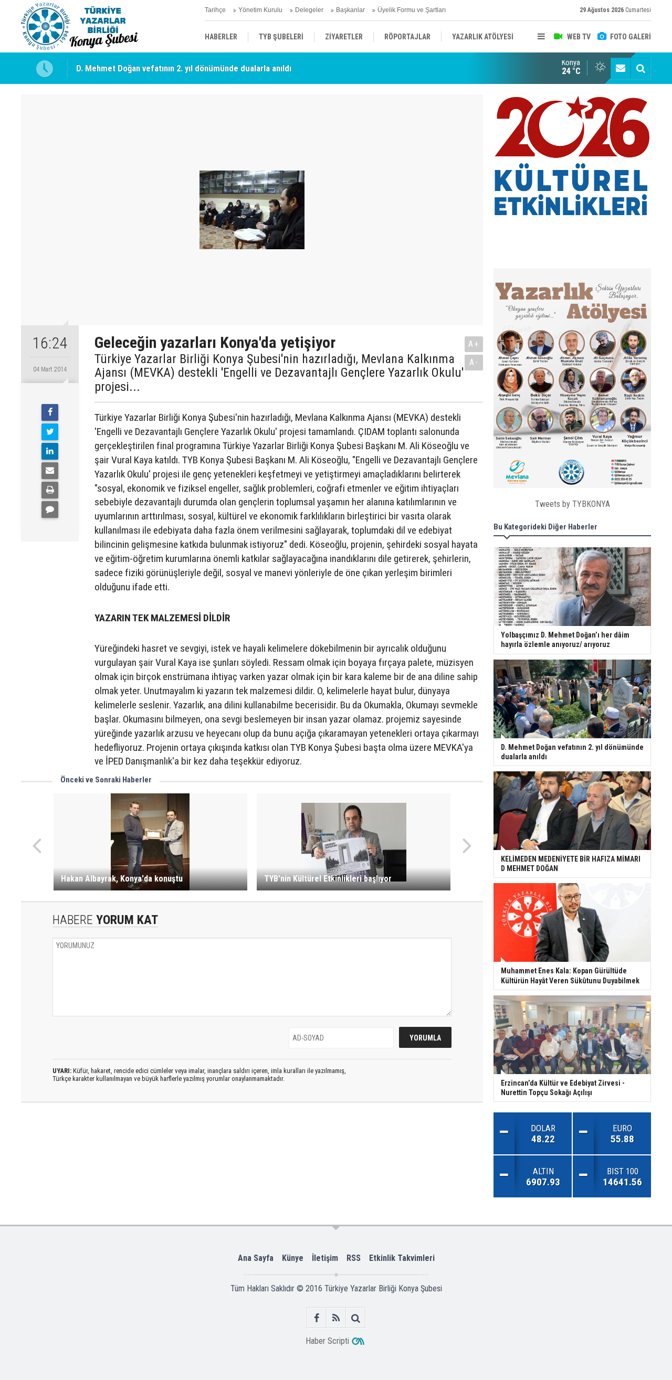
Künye (292, 1258)
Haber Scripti (327, 1341)
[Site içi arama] (640, 68)
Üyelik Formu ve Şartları (411, 10)
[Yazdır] (49, 490)
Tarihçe (215, 10)
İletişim (325, 1258)
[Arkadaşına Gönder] (49, 470)
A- (474, 362)
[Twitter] (49, 431)
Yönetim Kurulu (260, 10)
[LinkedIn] (49, 451)
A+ (473, 344)
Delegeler (309, 10)
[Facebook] (49, 412)
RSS (353, 1258)
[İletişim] (621, 68)
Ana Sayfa (256, 1258)
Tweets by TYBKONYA (572, 504)
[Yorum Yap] (49, 509)
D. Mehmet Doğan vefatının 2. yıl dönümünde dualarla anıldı (183, 60)
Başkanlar (350, 10)
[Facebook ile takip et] (317, 1318)
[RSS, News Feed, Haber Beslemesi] (336, 1318)
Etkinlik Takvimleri (402, 1258)
